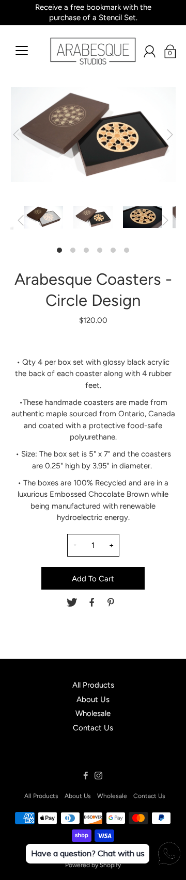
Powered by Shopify (93, 865)
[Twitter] (72, 602)
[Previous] (16, 134)
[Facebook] (92, 602)
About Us (93, 699)
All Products (93, 685)
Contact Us (93, 727)
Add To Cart (93, 578)
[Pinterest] (112, 602)
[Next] (170, 134)
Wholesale (93, 713)
